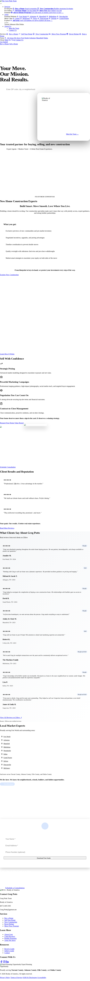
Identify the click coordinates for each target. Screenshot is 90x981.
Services (7, 7)
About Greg (8, 934)
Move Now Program (58, 34)
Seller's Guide (9, 951)
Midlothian (52, 16)
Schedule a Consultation (15, 888)
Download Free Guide (44, 858)
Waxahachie (63, 16)
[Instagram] (4, 962)
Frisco (34, 18)
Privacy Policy (5, 977)
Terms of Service (16, 977)
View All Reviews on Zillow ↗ (11, 717)
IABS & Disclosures (30, 977)
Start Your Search (6, 164)
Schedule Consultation (8, 467)
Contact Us (13, 30)
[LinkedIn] (7, 962)
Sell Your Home (26, 34)
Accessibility (41, 977)
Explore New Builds (7, 193)
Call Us (11, 42)
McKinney (26, 18)
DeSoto (54, 18)
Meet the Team (14, 28)
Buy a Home (13, 34)
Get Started (4, 42)
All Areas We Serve (14, 38)
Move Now (57, 135)
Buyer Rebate (74, 34)
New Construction (41, 34)
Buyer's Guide (9, 949)
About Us (7, 26)
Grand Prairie (64, 18)
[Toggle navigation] (1, 3)
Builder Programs (10, 938)
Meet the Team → (72, 134)
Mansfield (42, 16)
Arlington (32, 16)
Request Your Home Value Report (12, 423)
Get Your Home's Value (8, 180)
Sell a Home (13, 44)
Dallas (17, 18)
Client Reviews (9, 936)
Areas (6, 14)
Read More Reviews (7, 528)
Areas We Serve (10, 940)
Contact (7, 953)
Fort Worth (23, 16)
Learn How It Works (7, 354)
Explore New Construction (9, 275)
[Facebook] (1, 962)
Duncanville (44, 18)
